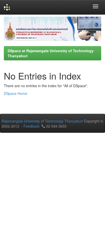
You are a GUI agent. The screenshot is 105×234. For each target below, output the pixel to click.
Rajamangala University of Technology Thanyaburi (42, 121)
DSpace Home (15, 93)
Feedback (31, 126)
